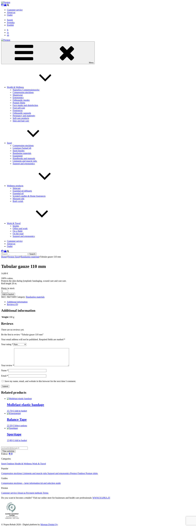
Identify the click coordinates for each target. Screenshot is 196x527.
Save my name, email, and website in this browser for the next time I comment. (40, 381)
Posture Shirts (19, 102)
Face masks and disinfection (25, 105)
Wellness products (15, 185)
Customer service (15, 10)
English (10, 25)
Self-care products (21, 118)
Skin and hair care (21, 121)
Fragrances (18, 110)
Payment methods (34, 493)
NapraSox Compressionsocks (26, 90)
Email (4, 376)
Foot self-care (19, 108)
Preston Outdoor (78, 473)
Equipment (18, 156)
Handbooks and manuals (24, 158)
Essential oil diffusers (22, 191)
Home (4, 257)
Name (4, 370)
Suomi (10, 20)
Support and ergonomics (24, 163)
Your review (7, 365)
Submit (5, 386)
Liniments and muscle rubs (25, 161)
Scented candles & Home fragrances (29, 196)
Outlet (9, 15)
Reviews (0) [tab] (12, 304)
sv (8, 32)
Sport (9, 143)
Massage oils (18, 198)
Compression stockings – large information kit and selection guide (31, 483)
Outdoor (11, 463)
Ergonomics (18, 97)
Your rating (7, 344)
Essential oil (18, 193)
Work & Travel (14, 223)
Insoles (16, 226)
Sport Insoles (18, 150)
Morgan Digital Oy (49, 524)
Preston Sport (14, 257)
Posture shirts (92, 473)
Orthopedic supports (22, 113)
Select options (20, 425)
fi (7, 30)
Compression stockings (23, 92)
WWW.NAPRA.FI (101, 498)
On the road (18, 233)
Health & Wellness (15, 87)
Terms (45, 493)
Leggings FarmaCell (22, 148)
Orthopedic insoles (21, 100)
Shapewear (18, 95)
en (8, 35)
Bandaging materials (22, 153)
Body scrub (18, 201)
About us (11, 12)
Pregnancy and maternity (24, 115)
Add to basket (8, 294)
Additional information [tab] (17, 302)
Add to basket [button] (20, 411)
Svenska (10, 22)
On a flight (17, 231)
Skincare (17, 188)
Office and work (20, 228)
